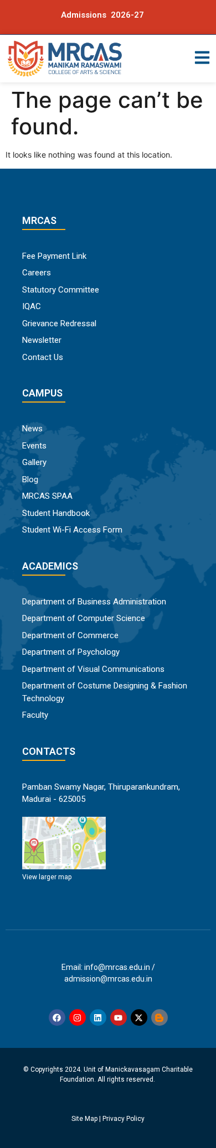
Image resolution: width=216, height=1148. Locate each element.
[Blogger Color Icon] (159, 1017)
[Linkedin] (98, 1017)
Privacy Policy (123, 1119)
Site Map (84, 1119)
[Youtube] (118, 1017)
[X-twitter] (139, 1017)
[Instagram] (77, 1017)
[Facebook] (57, 1017)
